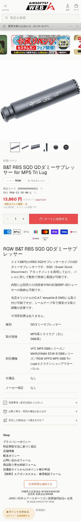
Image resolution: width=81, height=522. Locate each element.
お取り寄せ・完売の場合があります (27, 411)
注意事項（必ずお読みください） (26, 402)
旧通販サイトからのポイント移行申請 (26, 469)
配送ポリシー (11, 455)
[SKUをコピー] (35, 193)
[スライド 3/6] (35, 147)
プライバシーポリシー (17, 442)
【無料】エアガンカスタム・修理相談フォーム (32, 474)
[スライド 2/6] (25, 147)
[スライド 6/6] (66, 147)
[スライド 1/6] (15, 147)
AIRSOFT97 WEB (45, 501)
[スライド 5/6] (56, 147)
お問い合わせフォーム (17, 460)
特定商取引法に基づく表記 (19, 446)
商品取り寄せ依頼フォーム (19, 464)
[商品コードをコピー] (41, 189)
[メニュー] (5, 5)
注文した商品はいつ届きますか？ (26, 420)
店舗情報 (8, 451)
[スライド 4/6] (45, 147)
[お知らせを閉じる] (77, 26)
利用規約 (40, 510)
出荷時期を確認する (40, 484)
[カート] (76, 6)
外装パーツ (10, 160)
